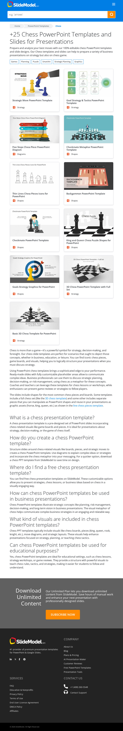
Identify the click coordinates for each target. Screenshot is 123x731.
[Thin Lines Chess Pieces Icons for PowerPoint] (34, 176)
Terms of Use (16, 698)
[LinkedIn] (11, 659)
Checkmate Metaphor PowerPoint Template (84, 148)
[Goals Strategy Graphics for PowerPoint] (34, 269)
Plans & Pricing (71, 655)
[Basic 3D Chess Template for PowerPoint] (34, 316)
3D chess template (55, 398)
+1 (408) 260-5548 (79, 687)
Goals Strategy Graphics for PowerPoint (33, 286)
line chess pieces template (88, 405)
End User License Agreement (24, 702)
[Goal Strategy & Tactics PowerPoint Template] (88, 83)
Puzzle (36, 61)
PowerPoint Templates (38, 26)
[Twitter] (15, 659)
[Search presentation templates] (111, 14)
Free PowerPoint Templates (77, 667)
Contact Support (78, 692)
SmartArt (46, 61)
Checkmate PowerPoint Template (30, 240)
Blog (66, 650)
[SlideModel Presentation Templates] (23, 4)
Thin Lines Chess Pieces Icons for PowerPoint (30, 195)
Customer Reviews (73, 663)
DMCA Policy (16, 706)
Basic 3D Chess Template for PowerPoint (34, 333)
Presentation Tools (73, 671)
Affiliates (14, 711)
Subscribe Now (63, 615)
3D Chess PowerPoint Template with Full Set (88, 288)
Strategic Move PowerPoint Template (32, 100)
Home (17, 26)
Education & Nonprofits (21, 690)
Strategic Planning (62, 61)
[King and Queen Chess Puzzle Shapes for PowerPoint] (88, 223)
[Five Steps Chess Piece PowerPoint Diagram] (34, 129)
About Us (68, 646)
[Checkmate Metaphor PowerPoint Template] (88, 129)
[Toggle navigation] (114, 4)
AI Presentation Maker (75, 659)
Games (14, 61)
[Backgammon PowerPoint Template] (88, 176)
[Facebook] (20, 659)
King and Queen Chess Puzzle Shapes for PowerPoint (88, 241)
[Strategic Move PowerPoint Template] (34, 83)
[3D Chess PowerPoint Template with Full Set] (88, 269)
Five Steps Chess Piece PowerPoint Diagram (31, 148)
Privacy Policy (16, 694)
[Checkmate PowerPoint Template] (34, 223)
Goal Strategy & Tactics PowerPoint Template (85, 102)
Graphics (78, 61)
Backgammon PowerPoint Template (85, 193)
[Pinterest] (24, 659)
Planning (25, 61)
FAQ (12, 685)
